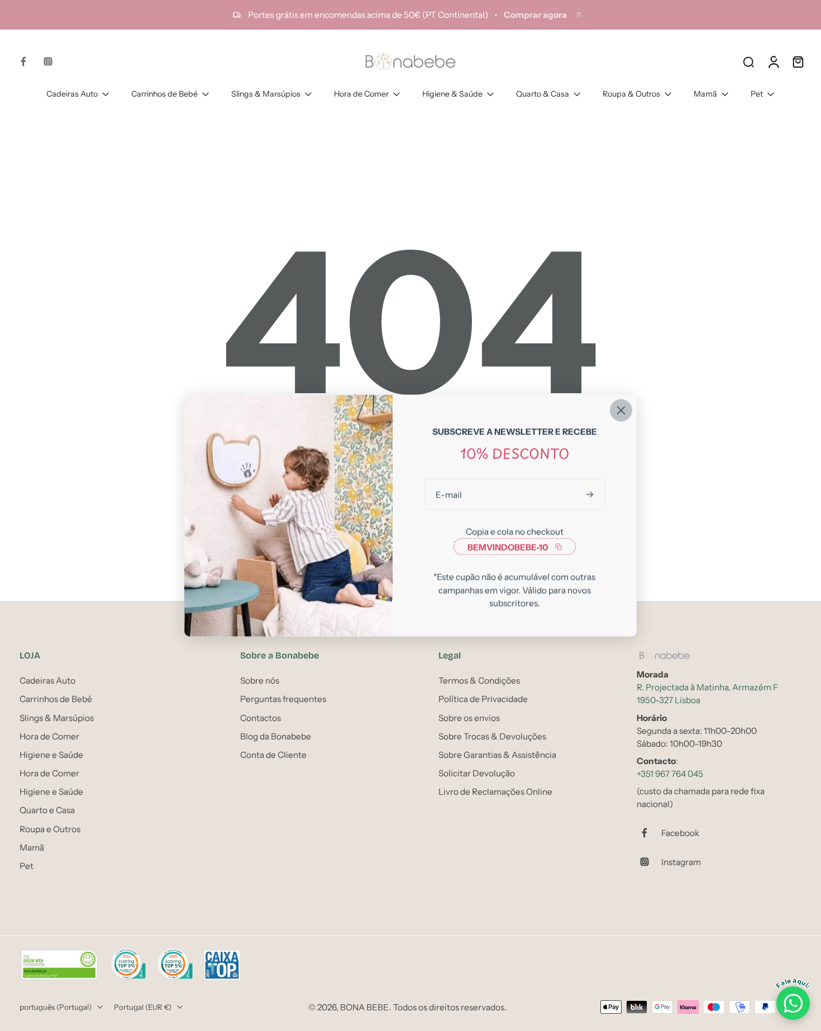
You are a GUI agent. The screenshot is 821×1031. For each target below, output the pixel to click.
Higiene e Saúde (51, 755)
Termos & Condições (479, 680)
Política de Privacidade (483, 699)
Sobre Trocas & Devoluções (492, 736)
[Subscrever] (591, 494)
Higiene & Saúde (452, 94)
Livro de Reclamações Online (495, 791)
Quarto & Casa (542, 94)
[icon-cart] (797, 61)
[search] (748, 61)
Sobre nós (259, 680)
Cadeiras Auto (72, 94)
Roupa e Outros (50, 828)
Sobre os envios (469, 717)
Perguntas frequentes (283, 699)
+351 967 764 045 (670, 774)
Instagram (681, 861)
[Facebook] (23, 61)
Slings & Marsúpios (265, 94)
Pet (757, 94)
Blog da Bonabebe (275, 736)
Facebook (680, 832)
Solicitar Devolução (476, 773)
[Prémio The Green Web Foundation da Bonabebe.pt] (59, 965)
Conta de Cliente (273, 755)
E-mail (449, 494)
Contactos (260, 717)
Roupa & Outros (631, 94)
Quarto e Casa (47, 810)
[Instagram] (48, 61)
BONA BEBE (364, 1006)
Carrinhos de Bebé (164, 94)
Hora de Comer (361, 94)
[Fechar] (621, 410)
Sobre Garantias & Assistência (497, 755)
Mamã (705, 94)
